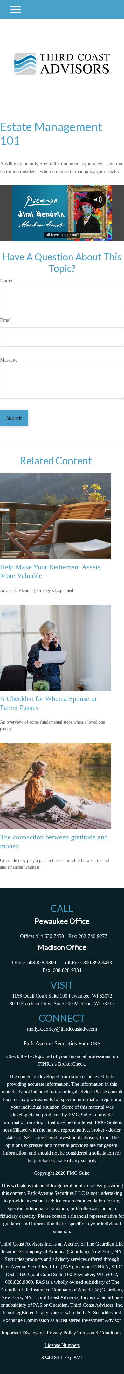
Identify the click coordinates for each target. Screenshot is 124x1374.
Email (6, 320)
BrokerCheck (71, 1064)
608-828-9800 (41, 962)
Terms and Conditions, (100, 1332)
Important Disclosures (23, 1332)
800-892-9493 (97, 962)
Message (8, 359)
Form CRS (89, 1043)
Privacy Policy (61, 1332)
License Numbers (62, 1345)
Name (6, 280)
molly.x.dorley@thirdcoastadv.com (62, 1029)
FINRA (101, 1266)
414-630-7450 (49, 936)
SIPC (116, 1266)
